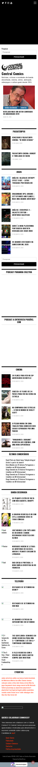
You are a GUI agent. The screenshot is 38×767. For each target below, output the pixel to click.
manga (19, 685)
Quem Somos (10, 738)
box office (18, 680)
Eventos (23, 108)
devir (18, 683)
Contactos (9, 746)
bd (2, 680)
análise (14, 678)
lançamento (8, 685)
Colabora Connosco (12, 743)
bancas (22, 678)
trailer (21, 692)
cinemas (29, 680)
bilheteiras (6, 680)
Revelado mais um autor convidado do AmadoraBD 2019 (18, 112)
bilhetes (12, 680)
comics (9, 683)
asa (18, 678)
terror (17, 692)
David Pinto (9, 460)
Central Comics (13, 73)
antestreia (9, 678)
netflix (27, 685)
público (24, 690)
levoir (14, 685)
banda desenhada (29, 678)
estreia (26, 683)
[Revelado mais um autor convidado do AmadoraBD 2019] (19, 97)
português (19, 690)
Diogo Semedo (10, 469)
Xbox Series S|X (12, 695)
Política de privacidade (13, 749)
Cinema (24, 680)
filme (30, 683)
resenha (4, 692)
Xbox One (4, 695)
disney (22, 683)
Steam (13, 692)
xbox (32, 692)
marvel (23, 685)
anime (3, 678)
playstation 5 (6, 690)
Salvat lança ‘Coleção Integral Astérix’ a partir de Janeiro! (20, 461)
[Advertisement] (19, 25)
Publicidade (9, 740)
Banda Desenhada (11, 108)
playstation (19, 688)
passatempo (10, 688)
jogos (3, 685)
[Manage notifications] (33, 762)
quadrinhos (30, 690)
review (9, 692)
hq (33, 683)
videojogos (27, 692)
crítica (14, 683)
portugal (12, 690)
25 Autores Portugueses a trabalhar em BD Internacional (20, 466)
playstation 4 (27, 688)
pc (14, 688)
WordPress (22, 759)
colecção (4, 683)
